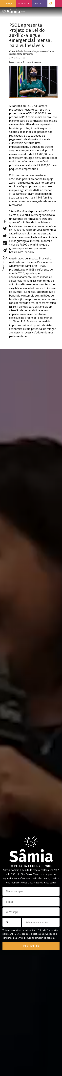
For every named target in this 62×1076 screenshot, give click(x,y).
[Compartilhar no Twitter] (4, 228)
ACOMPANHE (23, 3)
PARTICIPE (39, 3)
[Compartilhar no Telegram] (4, 250)
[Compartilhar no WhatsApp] (4, 257)
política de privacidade (25, 929)
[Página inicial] (13, 10)
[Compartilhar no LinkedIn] (4, 243)
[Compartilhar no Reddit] (4, 235)
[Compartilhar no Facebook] (4, 221)
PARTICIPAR (31, 946)
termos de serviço (14, 937)
